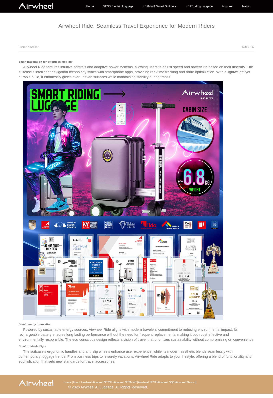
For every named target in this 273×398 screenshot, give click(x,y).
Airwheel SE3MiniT (125, 382)
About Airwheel (82, 382)
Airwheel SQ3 (165, 382)
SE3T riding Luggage (199, 6)
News (246, 6)
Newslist (32, 47)
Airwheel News (184, 382)
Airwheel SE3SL (102, 382)
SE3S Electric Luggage (118, 6)
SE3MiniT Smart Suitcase (159, 6)
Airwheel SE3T (147, 382)
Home (90, 6)
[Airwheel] (39, 6)
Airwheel (227, 6)
